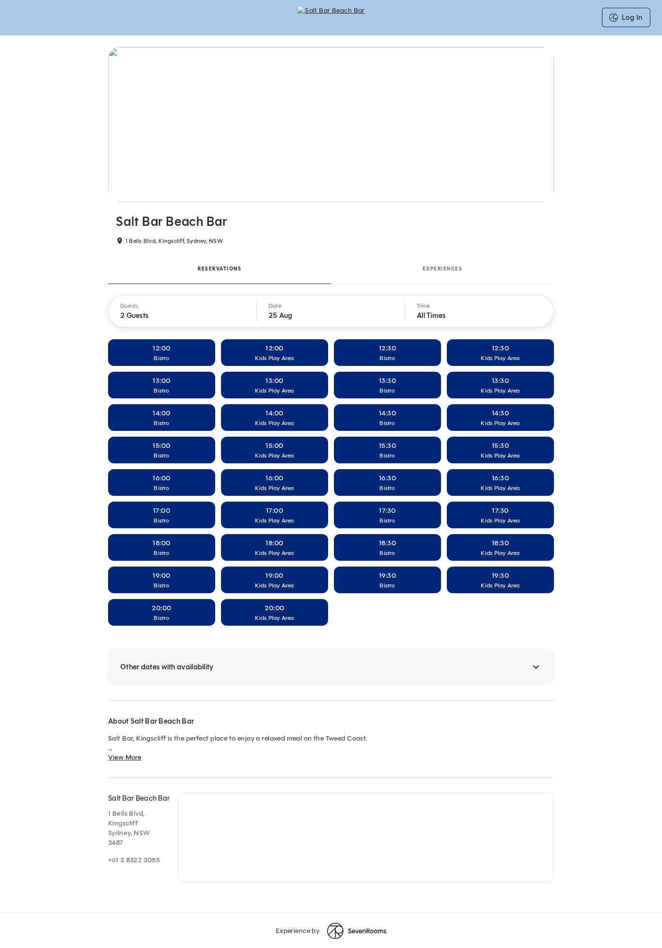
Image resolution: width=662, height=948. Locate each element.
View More (125, 757)
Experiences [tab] (443, 269)
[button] (183, 311)
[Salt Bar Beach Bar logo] (331, 17)
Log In (632, 17)
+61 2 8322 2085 (134, 860)
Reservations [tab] (219, 269)
